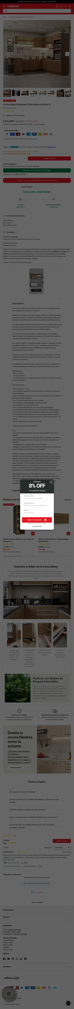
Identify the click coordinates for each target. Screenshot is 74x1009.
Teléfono (26, 510)
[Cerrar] (51, 482)
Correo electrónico (29, 503)
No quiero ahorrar (37, 526)
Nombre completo (29, 496)
